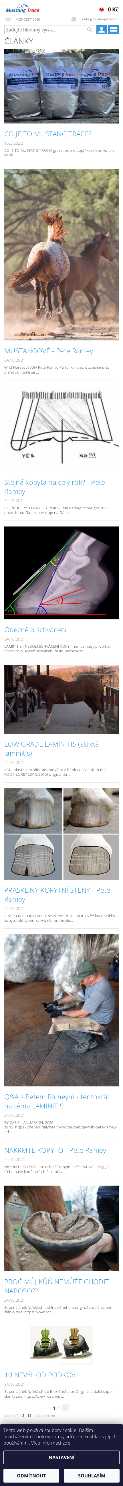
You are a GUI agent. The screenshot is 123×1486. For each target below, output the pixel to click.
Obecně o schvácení (35, 629)
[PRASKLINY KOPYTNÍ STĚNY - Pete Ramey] (61, 833)
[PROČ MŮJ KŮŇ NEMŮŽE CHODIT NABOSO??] (61, 1228)
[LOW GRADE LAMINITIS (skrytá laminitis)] (61, 699)
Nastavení (61, 1457)
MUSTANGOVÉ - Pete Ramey (48, 350)
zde (66, 1443)
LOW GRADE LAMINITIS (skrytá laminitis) (51, 748)
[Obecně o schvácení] (61, 572)
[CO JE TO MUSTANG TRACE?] (61, 86)
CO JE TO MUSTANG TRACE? (48, 133)
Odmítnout (31, 1476)
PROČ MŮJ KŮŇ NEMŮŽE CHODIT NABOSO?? (56, 1286)
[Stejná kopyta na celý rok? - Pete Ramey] (61, 428)
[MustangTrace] (22, 7)
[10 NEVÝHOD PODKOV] (61, 1345)
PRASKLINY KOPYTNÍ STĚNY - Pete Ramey (57, 894)
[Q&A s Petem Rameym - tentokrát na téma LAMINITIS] (61, 1010)
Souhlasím (91, 1476)
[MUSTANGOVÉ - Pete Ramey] (61, 254)
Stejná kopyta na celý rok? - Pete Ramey (54, 487)
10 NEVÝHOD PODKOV (40, 1374)
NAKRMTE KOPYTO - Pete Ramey (55, 1150)
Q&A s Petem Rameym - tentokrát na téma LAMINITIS (57, 1101)
